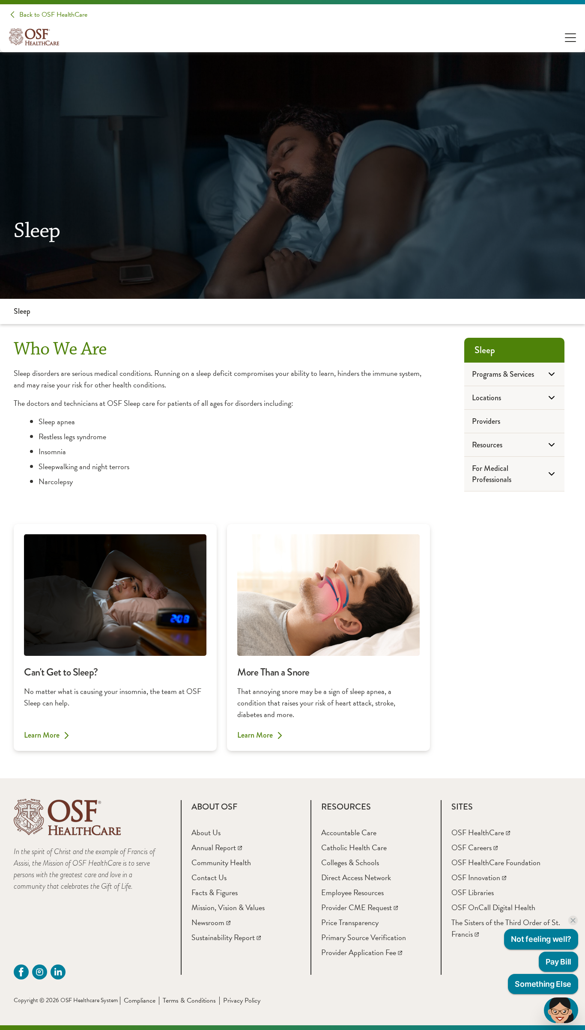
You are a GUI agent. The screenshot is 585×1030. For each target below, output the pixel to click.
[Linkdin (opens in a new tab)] (58, 972)
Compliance (139, 1000)
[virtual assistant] (561, 1010)
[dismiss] (573, 920)
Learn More (42, 735)
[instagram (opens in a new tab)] (39, 972)
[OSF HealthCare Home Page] (34, 36)
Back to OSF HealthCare (53, 14)
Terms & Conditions (189, 1000)
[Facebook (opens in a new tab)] (21, 972)
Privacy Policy (241, 1000)
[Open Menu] (570, 37)
